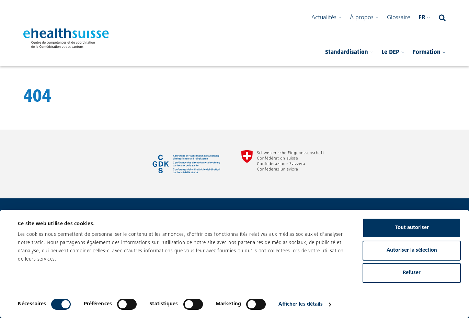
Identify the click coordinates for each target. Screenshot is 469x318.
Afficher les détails (300, 304)
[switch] (127, 304)
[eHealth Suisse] (66, 38)
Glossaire (398, 18)
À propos (362, 18)
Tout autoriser (412, 227)
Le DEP (390, 53)
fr (422, 18)
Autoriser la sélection (412, 250)
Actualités (323, 18)
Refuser (412, 272)
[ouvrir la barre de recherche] (442, 17)
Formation (427, 53)
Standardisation (346, 53)
